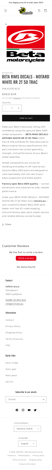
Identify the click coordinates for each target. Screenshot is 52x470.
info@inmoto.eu (14, 303)
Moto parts (11, 375)
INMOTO (19, 452)
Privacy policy (38, 455)
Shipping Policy (14, 332)
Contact (10, 320)
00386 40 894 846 (16, 300)
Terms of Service (14, 339)
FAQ (8, 345)
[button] (5, 11)
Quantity (6, 102)
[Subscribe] (43, 399)
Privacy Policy (13, 326)
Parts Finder (12, 363)
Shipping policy (35, 460)
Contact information (27, 464)
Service (9, 381)
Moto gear (11, 369)
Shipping (17, 98)
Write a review (26, 258)
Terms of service (19, 460)
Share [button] (8, 224)
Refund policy (24, 455)
